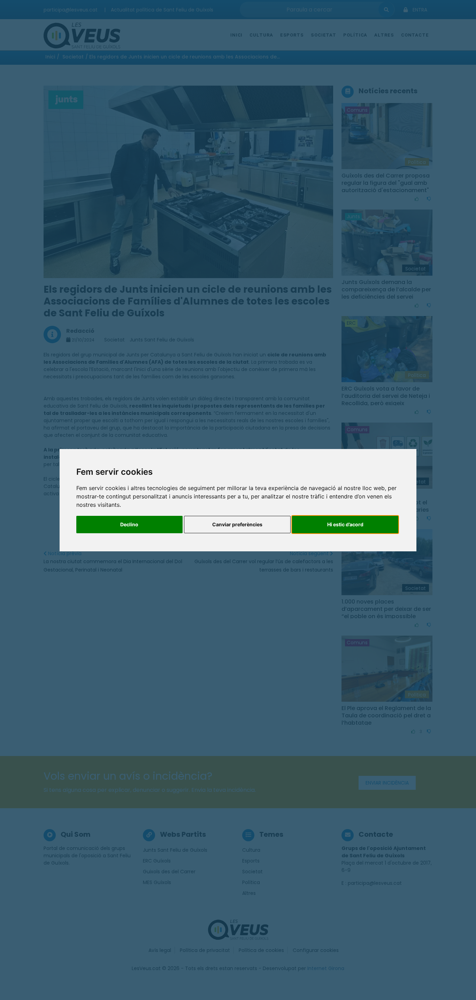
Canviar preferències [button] (237, 524)
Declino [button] (129, 524)
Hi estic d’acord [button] (345, 524)
